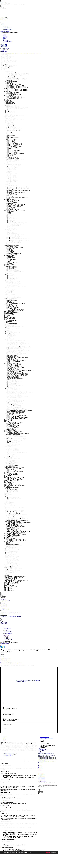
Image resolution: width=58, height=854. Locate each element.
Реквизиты (40, 766)
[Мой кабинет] (0, 611)
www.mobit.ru (47, 783)
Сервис (39, 751)
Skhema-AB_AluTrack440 (7, 754)
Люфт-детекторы (37, 53)
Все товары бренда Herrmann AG (46, 738)
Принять (48, 852)
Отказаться (53, 852)
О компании (40, 762)
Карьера (39, 768)
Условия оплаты (41, 772)
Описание (5, 736)
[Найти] (1, 6)
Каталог (39, 748)
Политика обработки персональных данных (46, 755)
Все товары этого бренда (6, 709)
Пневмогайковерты (15, 53)
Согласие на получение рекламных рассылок (46, 761)
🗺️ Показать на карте (4, 800)
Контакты (40, 752)
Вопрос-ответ (40, 775)
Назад (7, 636)
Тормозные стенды (30, 53)
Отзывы (4, 737)
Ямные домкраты (22, 53)
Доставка (4, 739)
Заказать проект (41, 750)
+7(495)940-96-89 (3, 19)
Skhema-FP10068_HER (7, 755)
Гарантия (4, 740)
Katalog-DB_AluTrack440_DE (8, 753)
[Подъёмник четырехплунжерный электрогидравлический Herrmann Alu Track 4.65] (29, 681)
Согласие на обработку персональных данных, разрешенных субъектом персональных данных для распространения (47, 759)
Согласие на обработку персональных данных (47, 757)
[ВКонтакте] (1, 647)
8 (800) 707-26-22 (4, 17)
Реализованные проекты (42, 749)
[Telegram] (4, 647)
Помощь (39, 770)
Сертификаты (40, 767)
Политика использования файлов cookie (46, 753)
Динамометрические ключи (6, 53)
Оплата (4, 738)
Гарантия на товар (41, 774)
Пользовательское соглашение (44, 756)
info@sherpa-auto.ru (5, 31)
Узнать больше (29, 852)
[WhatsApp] (2, 647)
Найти (39, 789)
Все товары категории (44, 737)
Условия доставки (41, 773)
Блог (39, 764)
